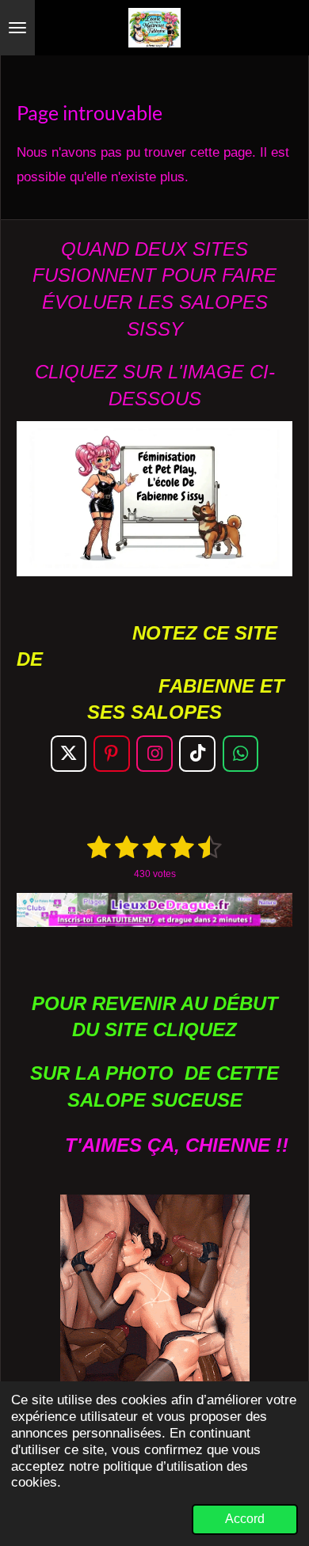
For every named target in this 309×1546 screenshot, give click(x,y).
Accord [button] (245, 1518)
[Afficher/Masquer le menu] (17, 27)
